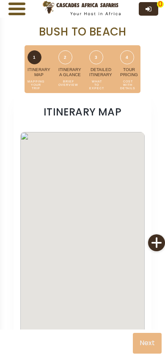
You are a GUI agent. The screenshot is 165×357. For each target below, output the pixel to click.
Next (147, 343)
